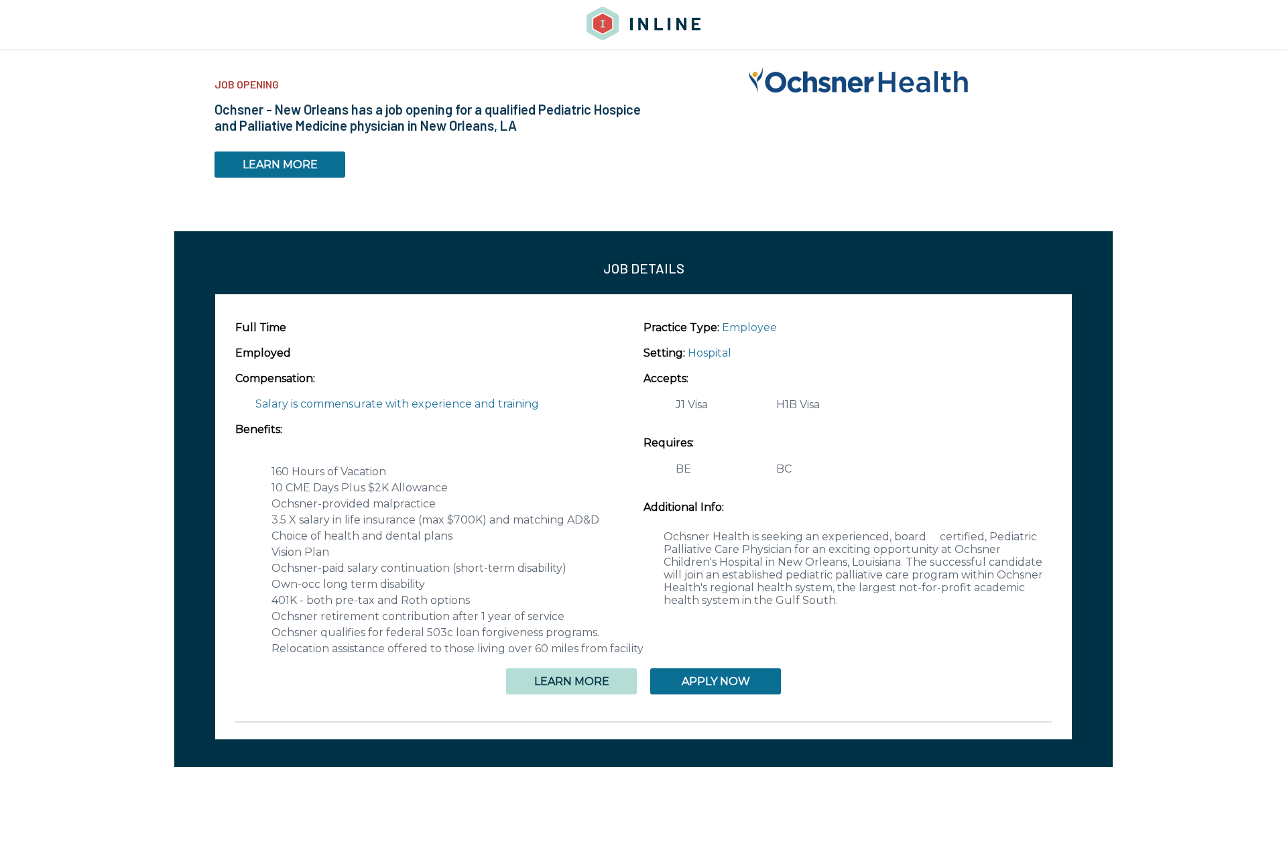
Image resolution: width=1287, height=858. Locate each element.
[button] (643, 722)
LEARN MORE (280, 164)
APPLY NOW (716, 681)
